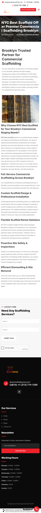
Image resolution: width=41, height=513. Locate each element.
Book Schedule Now (28, 10)
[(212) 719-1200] (36, 509)
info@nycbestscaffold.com (13, 2)
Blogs (5, 423)
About (6, 419)
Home (6, 416)
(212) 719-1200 (20, 5)
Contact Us (7, 427)
